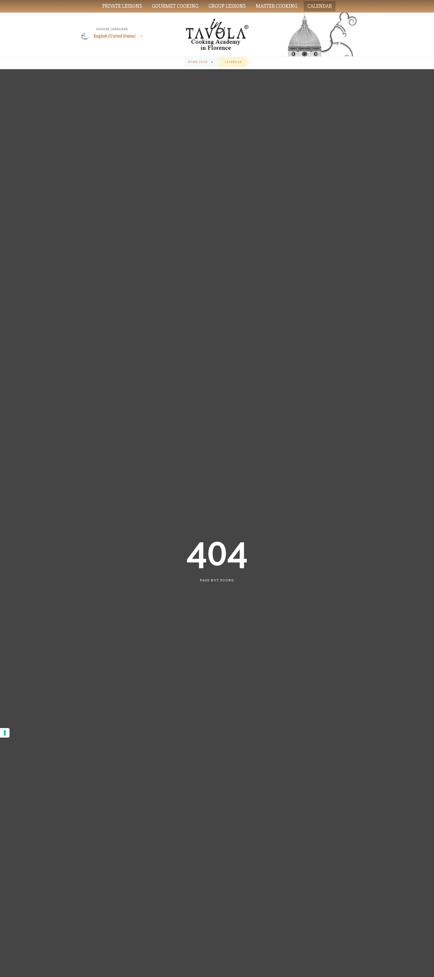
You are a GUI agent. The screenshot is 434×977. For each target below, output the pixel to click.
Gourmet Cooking (175, 6)
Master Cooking (276, 6)
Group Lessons (227, 6)
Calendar (319, 6)
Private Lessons (122, 6)
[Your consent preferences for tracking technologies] (5, 733)
